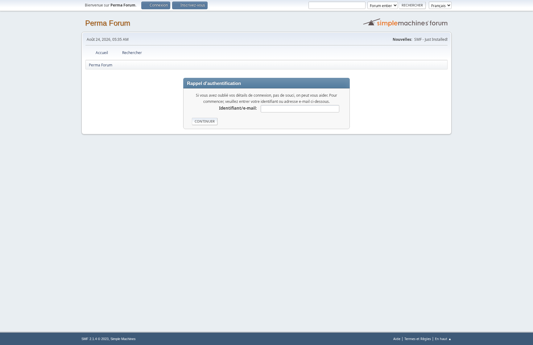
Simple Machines (123, 339)
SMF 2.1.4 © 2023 (95, 339)
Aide (396, 338)
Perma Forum (107, 23)
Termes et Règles (417, 338)
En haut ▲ (443, 338)
